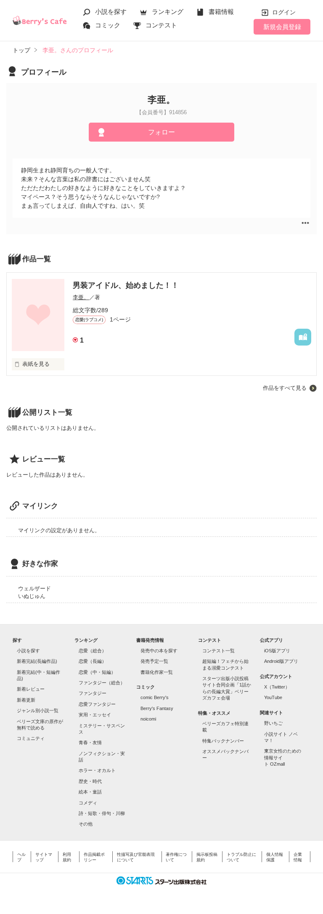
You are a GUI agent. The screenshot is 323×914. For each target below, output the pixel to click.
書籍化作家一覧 (156, 672)
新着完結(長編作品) (37, 661)
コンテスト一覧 (218, 650)
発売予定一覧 (154, 661)
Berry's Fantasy (156, 708)
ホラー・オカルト (97, 770)
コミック (107, 25)
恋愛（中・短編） (97, 672)
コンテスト (161, 25)
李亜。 (81, 297)
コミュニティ (31, 738)
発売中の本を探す (158, 650)
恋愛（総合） (92, 650)
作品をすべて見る (285, 388)
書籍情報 (221, 11)
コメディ (88, 802)
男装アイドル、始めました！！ (126, 285)
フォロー (161, 132)
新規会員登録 (282, 26)
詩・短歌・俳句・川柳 (102, 813)
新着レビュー (31, 689)
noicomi (148, 718)
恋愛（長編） (92, 661)
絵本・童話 (90, 791)
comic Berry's (154, 697)
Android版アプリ (281, 661)
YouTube (273, 697)
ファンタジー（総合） (102, 682)
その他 (86, 823)
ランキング (167, 11)
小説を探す (111, 11)
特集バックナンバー (223, 740)
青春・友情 (90, 742)
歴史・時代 (90, 781)
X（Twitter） (277, 686)
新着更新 (26, 699)
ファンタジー (92, 693)
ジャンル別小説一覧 (37, 710)
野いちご (273, 723)
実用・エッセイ (95, 714)
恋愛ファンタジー (97, 704)
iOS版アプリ (277, 650)
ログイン (284, 12)
